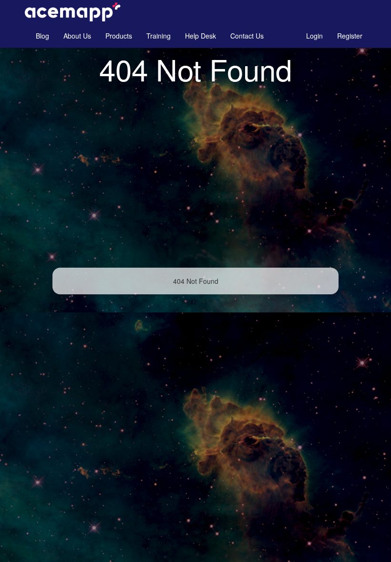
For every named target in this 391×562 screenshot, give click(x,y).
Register (349, 35)
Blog (42, 35)
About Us (77, 35)
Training (158, 35)
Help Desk (200, 35)
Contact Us (247, 35)
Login (314, 35)
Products (118, 35)
